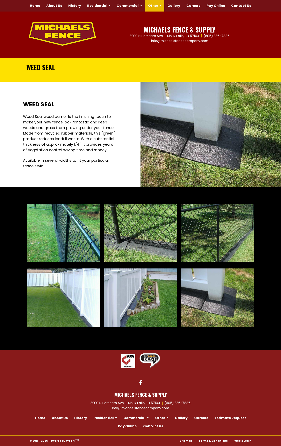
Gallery (173, 5)
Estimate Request (230, 418)
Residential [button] (97, 5)
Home (35, 5)
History (74, 5)
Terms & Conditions (213, 441)
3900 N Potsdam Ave (146, 36)
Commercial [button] (128, 5)
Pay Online (216, 5)
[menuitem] (35, 6)
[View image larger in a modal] (63, 233)
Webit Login (242, 441)
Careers (193, 5)
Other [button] (153, 5)
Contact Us (241, 5)
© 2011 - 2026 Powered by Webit (54, 441)
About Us (54, 5)
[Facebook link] (140, 383)
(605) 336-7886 (217, 36)
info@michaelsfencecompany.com (179, 40)
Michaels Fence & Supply (179, 30)
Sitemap (186, 441)
